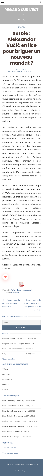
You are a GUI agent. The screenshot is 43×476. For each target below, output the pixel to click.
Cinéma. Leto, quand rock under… (14, 421)
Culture (5, 369)
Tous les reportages (10, 453)
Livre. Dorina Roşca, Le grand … (14, 411)
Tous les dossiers (9, 448)
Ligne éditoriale (26, 464)
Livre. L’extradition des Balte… (13, 406)
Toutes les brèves (8, 359)
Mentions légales (21, 471)
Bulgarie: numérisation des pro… (14, 338)
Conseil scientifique (11, 464)
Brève (13, 290)
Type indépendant (24, 290)
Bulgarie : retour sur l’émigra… (13, 343)
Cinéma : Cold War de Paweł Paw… (15, 426)
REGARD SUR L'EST (21, 9)
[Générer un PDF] (21, 284)
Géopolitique (7, 379)
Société (5, 389)
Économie (6, 374)
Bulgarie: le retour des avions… (14, 354)
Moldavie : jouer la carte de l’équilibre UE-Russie (11, 303)
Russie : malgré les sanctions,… (14, 349)
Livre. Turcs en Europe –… (12, 437)
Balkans (21, 27)
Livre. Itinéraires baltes (11, 431)
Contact (36, 464)
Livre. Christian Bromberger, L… (14, 416)
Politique (15, 292)
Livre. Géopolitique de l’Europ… (14, 401)
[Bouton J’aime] (5, 277)
